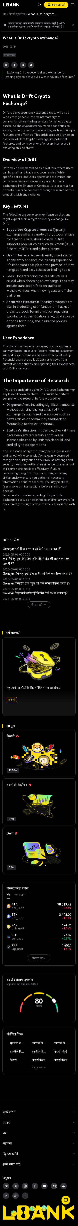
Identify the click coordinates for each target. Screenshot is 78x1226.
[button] (65, 1200)
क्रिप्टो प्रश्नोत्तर (17, 14)
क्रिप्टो (13, 1060)
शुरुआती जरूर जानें (19, 1043)
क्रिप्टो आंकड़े (60, 1051)
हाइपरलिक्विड (38, 1060)
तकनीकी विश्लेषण (40, 1043)
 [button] (39, 5)
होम (4, 14)
